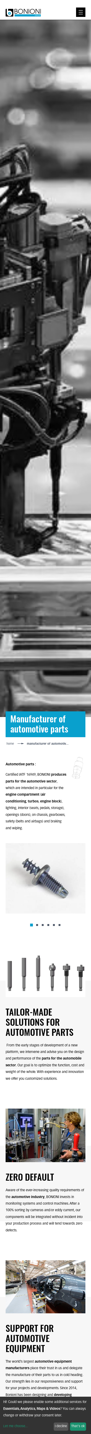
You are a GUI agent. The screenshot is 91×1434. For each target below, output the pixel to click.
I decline (61, 1426)
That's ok (78, 1426)
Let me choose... (15, 1426)
